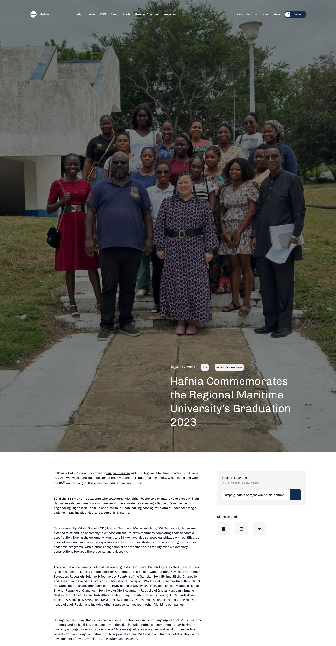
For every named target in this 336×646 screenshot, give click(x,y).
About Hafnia (86, 14)
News (277, 14)
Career (266, 14)
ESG (103, 14)
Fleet (114, 14)
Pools (126, 14)
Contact (298, 14)
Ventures (169, 14)
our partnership (118, 473)
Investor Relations (247, 14)
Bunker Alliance (146, 14)
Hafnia (45, 14)
